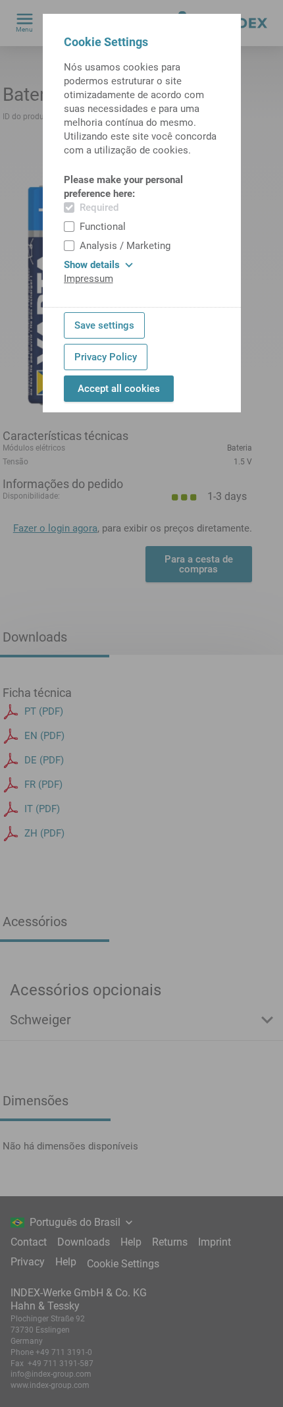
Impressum (88, 279)
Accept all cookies (119, 389)
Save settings (104, 325)
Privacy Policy (105, 357)
